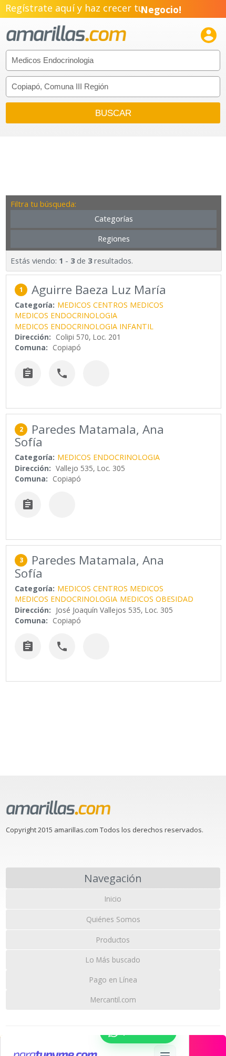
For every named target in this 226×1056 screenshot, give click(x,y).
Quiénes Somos (113, 919)
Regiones (114, 239)
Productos (113, 940)
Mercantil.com (113, 1000)
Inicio (113, 899)
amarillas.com (66, 34)
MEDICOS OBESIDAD (156, 599)
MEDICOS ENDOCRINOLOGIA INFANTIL (84, 326)
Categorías (114, 219)
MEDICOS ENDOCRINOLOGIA (66, 315)
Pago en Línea (113, 980)
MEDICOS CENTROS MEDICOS (110, 305)
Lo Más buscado (113, 960)
